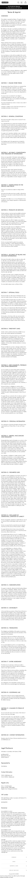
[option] (14, 7)
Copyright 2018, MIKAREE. (14, 874)
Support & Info (14, 865)
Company (14, 857)
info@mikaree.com (8, 775)
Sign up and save (14, 870)
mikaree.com (11, 777)
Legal (14, 861)
